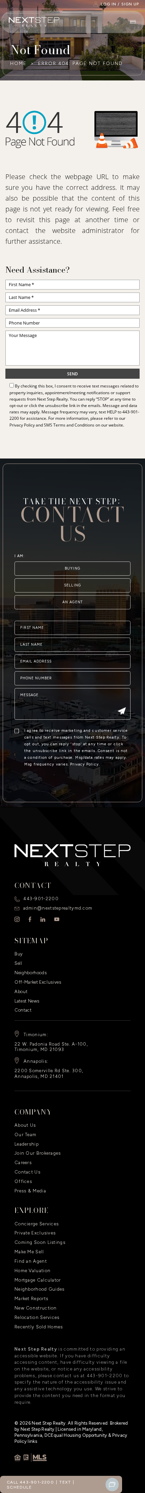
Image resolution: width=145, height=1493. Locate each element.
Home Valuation (32, 1270)
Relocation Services (37, 1317)
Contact (23, 1010)
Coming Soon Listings (39, 1242)
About (20, 991)
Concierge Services (36, 1223)
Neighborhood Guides (39, 1289)
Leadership (26, 1144)
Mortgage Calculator (37, 1280)
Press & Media (30, 1190)
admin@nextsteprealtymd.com (58, 908)
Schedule (19, 1487)
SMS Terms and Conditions (69, 425)
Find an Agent (30, 1261)
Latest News (26, 1001)
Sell (18, 963)
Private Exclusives (35, 1232)
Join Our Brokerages (37, 1153)
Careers (23, 1162)
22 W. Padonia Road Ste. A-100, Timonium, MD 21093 (51, 1047)
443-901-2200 (41, 898)
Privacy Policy (22, 425)
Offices (23, 1181)
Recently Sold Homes (38, 1326)
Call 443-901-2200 (30, 1482)
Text (65, 1482)
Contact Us (27, 1172)
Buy (18, 953)
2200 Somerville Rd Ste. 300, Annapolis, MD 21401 (48, 1073)
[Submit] (122, 711)
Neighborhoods (30, 972)
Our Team (25, 1134)
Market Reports (31, 1298)
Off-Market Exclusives (37, 982)
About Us (25, 1125)
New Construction (35, 1308)
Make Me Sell (29, 1251)
